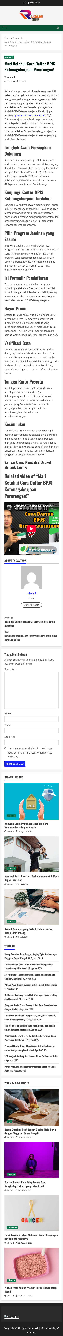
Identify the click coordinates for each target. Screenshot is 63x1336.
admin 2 (11, 76)
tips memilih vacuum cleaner (29, 115)
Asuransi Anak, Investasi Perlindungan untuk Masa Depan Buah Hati (31, 878)
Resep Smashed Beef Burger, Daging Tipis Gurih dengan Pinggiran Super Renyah (30, 1131)
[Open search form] (58, 28)
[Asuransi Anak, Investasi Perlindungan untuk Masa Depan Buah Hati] (31, 854)
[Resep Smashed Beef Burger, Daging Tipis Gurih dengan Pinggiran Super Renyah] (31, 1107)
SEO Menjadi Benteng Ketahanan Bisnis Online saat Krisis (31, 1056)
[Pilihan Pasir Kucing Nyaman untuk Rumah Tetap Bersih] (31, 1266)
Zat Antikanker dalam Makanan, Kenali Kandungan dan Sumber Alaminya (31, 1237)
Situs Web (9, 736)
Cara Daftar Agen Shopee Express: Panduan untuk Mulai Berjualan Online (30, 636)
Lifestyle (11, 1174)
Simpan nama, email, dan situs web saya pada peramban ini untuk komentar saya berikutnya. (29, 752)
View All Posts (31, 604)
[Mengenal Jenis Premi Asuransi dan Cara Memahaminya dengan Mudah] (31, 801)
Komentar (10, 669)
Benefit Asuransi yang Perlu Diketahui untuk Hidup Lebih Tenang (28, 931)
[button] (4, 28)
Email (8, 725)
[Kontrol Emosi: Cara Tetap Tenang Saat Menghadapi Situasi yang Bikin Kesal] (31, 1160)
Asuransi (9, 57)
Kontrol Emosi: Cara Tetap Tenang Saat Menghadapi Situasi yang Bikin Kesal (25, 1184)
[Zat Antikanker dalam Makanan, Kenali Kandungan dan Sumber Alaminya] (31, 1213)
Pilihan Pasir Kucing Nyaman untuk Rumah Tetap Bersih (30, 985)
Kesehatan (12, 1227)
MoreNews (47, 1328)
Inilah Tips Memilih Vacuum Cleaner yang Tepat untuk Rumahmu (29, 621)
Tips (9, 1122)
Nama (8, 713)
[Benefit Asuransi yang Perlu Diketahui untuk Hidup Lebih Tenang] (31, 907)
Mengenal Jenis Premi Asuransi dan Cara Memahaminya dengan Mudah (26, 825)
